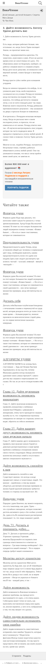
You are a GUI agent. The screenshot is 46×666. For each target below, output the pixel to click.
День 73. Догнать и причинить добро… (16, 527)
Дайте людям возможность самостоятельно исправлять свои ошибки (22, 620)
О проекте (16, 656)
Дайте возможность (16, 587)
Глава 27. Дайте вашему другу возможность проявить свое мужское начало (22, 432)
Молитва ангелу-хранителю (22, 558)
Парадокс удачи (13, 499)
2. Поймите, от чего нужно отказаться (18, 663)
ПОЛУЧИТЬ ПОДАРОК (18, 188)
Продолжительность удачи (21, 242)
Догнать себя (12, 301)
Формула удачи (13, 213)
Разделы (27, 656)
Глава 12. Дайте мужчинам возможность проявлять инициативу (21, 395)
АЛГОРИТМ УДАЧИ (17, 359)
